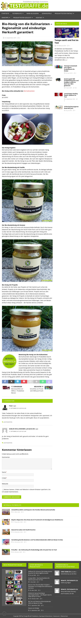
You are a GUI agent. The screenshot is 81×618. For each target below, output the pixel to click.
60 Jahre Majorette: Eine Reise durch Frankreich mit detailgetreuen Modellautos (37, 520)
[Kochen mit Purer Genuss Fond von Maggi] (10, 591)
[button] (4, 613)
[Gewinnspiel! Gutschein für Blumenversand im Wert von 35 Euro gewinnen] (18, 602)
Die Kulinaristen (29, 91)
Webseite (5, 484)
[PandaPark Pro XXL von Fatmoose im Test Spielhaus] (10, 572)
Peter (11, 406)
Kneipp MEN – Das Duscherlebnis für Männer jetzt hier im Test (39, 579)
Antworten (8, 422)
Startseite (5, 13)
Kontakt (39, 18)
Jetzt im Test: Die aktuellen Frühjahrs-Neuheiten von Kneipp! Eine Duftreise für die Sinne (40, 586)
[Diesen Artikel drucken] (36, 381)
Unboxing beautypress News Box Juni (71, 107)
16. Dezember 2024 (18, 532)
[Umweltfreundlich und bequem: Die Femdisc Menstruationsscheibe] (6, 512)
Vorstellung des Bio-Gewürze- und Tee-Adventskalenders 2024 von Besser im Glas (37, 540)
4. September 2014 (70, 99)
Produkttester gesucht (22, 18)
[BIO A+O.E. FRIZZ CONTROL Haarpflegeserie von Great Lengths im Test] (10, 594)
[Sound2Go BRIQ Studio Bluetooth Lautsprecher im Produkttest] (10, 602)
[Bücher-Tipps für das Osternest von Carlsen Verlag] (10, 582)
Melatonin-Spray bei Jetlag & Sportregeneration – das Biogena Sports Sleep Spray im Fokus (40, 594)
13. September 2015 (10, 38)
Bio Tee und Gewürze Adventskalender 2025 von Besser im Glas (39, 602)
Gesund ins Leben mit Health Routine (23, 530)
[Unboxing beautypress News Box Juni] (59, 107)
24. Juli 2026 (33, 575)
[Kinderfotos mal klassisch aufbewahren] (18, 572)
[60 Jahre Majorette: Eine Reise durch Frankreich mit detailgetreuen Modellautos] (6, 522)
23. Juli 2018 (69, 110)
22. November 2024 (18, 542)
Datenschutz (64, 616)
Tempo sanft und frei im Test (66, 41)
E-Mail (4, 478)
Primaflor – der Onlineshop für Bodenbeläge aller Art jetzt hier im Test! (34, 550)
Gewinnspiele (47, 13)
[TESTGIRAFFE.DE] (24, 10)
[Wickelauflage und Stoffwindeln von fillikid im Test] (18, 598)
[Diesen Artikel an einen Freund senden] (30, 381)
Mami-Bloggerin (33, 13)
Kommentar (6, 457)
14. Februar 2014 (61, 45)
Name (4, 472)
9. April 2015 (69, 88)
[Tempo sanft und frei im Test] (67, 33)
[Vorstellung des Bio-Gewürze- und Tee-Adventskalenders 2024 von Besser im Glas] (6, 542)
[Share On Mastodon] (49, 381)
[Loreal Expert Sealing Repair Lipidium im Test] (59, 94)
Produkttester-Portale (63, 13)
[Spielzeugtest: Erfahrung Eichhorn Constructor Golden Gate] (18, 586)
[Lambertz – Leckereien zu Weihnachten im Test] (10, 578)
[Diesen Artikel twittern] (11, 381)
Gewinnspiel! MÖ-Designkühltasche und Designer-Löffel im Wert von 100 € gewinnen (71, 82)
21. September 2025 (35, 605)
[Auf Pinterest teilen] (24, 381)
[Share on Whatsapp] (43, 381)
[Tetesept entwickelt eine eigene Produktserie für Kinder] (59, 66)
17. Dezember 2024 (18, 522)
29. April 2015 (69, 73)
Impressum (56, 616)
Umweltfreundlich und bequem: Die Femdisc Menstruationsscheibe (33, 510)
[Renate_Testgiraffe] (57, 583)
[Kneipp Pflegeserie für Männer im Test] (18, 591)
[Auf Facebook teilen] (5, 381)
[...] (66, 60)
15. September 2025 (35, 610)
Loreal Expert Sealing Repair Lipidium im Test (71, 95)
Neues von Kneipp (33, 608)
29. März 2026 (33, 590)
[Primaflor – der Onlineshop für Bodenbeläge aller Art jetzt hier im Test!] (6, 552)
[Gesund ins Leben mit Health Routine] (6, 532)
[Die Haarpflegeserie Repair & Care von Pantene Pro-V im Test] (10, 598)
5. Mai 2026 (33, 582)
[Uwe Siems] (57, 574)
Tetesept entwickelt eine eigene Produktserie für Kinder (70, 68)
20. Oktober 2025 (34, 598)
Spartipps (5, 18)
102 (76, 88)
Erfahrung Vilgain (66, 583)
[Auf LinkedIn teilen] (18, 381)
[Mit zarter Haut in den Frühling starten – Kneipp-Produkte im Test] (10, 586)
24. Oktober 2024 (17, 552)
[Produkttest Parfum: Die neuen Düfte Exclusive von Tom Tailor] (18, 582)
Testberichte (17, 13)
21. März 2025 (16, 512)
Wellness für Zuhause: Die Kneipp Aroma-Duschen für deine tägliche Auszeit (40, 572)
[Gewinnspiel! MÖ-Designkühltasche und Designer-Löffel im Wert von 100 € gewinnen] (59, 79)
